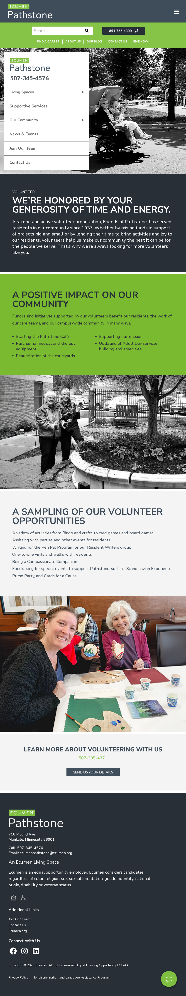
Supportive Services (29, 106)
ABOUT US (73, 42)
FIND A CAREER (48, 42)
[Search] (87, 31)
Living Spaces (22, 92)
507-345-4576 (29, 78)
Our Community (24, 120)
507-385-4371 (93, 758)
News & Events (24, 134)
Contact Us (20, 162)
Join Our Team (23, 148)
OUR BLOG (94, 42)
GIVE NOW (140, 42)
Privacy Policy (18, 977)
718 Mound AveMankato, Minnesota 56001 (32, 837)
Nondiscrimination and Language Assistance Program (71, 977)
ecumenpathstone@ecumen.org (46, 852)
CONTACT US (117, 42)
